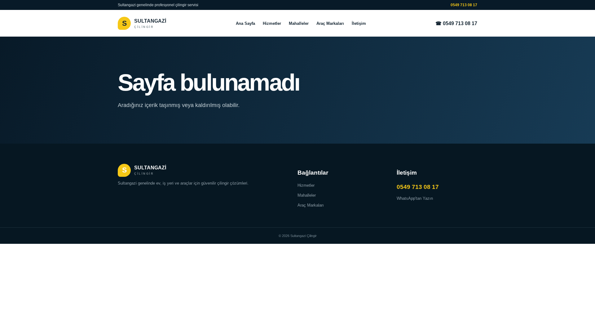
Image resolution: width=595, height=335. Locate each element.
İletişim (359, 23)
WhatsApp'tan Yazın (415, 198)
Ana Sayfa (245, 23)
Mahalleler (299, 23)
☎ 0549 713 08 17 (456, 23)
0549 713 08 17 (464, 5)
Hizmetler (272, 23)
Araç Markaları (330, 23)
